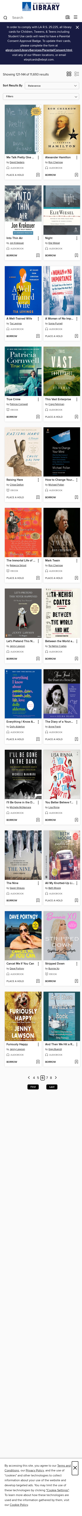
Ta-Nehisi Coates (57, 646)
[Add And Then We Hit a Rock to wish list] (76, 1062)
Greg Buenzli (55, 1049)
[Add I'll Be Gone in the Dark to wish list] (37, 820)
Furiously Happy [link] (17, 1044)
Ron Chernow (55, 162)
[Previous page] (29, 1078)
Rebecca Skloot (18, 565)
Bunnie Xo (53, 968)
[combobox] (33, 17)
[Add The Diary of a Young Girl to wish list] (76, 739)
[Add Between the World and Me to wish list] (76, 659)
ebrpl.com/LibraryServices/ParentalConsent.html (39, 50)
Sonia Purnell (55, 323)
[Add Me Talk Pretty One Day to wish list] (37, 175)
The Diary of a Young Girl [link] (60, 722)
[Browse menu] (75, 17)
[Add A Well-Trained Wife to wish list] (37, 336)
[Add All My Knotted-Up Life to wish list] (76, 900)
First (33, 1087)
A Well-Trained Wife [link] (19, 318)
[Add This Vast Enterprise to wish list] (76, 417)
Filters (9, 96)
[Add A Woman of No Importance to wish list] (76, 336)
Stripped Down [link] (55, 964)
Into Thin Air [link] (14, 238)
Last (51, 1087)
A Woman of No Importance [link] (60, 318)
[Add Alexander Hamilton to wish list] (76, 175)
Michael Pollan (56, 484)
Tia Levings (16, 323)
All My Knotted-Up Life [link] (60, 883)
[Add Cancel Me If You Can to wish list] (37, 981)
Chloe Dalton (17, 484)
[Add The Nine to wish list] (37, 900)
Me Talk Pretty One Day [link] (21, 157)
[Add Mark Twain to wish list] (76, 578)
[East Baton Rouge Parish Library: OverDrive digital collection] (41, 6)
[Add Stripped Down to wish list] (76, 981)
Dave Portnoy (17, 968)
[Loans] (67, 18)
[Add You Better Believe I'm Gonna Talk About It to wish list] (76, 820)
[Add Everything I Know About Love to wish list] (37, 739)
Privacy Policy (35, 1470)
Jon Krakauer (17, 243)
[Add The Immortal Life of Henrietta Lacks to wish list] (37, 578)
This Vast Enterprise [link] (58, 399)
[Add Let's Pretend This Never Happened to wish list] (37, 659)
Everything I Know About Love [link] (21, 722)
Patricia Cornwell (19, 404)
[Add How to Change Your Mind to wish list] (76, 497)
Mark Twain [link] (52, 560)
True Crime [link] (13, 399)
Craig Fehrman (56, 404)
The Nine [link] (12, 883)
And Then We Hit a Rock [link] (60, 1044)
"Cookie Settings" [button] (57, 1490)
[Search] (5, 17)
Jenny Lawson (17, 646)
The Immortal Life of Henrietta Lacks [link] (21, 560)
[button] (69, 75)
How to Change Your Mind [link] (60, 480)
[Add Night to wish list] (76, 255)
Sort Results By (13, 85)
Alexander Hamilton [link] (58, 157)
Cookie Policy (19, 1505)
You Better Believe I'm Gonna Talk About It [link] (60, 802)
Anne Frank (54, 726)
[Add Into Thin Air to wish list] (37, 255)
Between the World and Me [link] (60, 641)
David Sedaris (17, 162)
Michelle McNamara (20, 807)
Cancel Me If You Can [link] (20, 964)
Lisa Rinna (53, 807)
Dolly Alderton (17, 726)
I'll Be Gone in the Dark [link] (21, 802)
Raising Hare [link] (14, 480)
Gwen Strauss (17, 888)
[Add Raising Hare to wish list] (37, 497)
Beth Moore (54, 888)
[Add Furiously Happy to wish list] (37, 1062)
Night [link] (48, 238)
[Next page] (55, 1078)
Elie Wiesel (54, 243)
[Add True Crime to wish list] (37, 417)
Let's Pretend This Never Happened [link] (21, 641)
